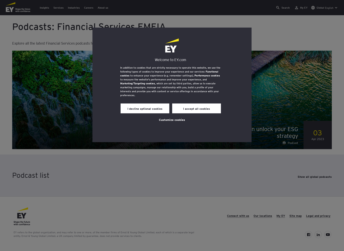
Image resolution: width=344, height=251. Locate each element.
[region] (172, 85)
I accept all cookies (196, 108)
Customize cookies (172, 120)
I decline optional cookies (145, 108)
